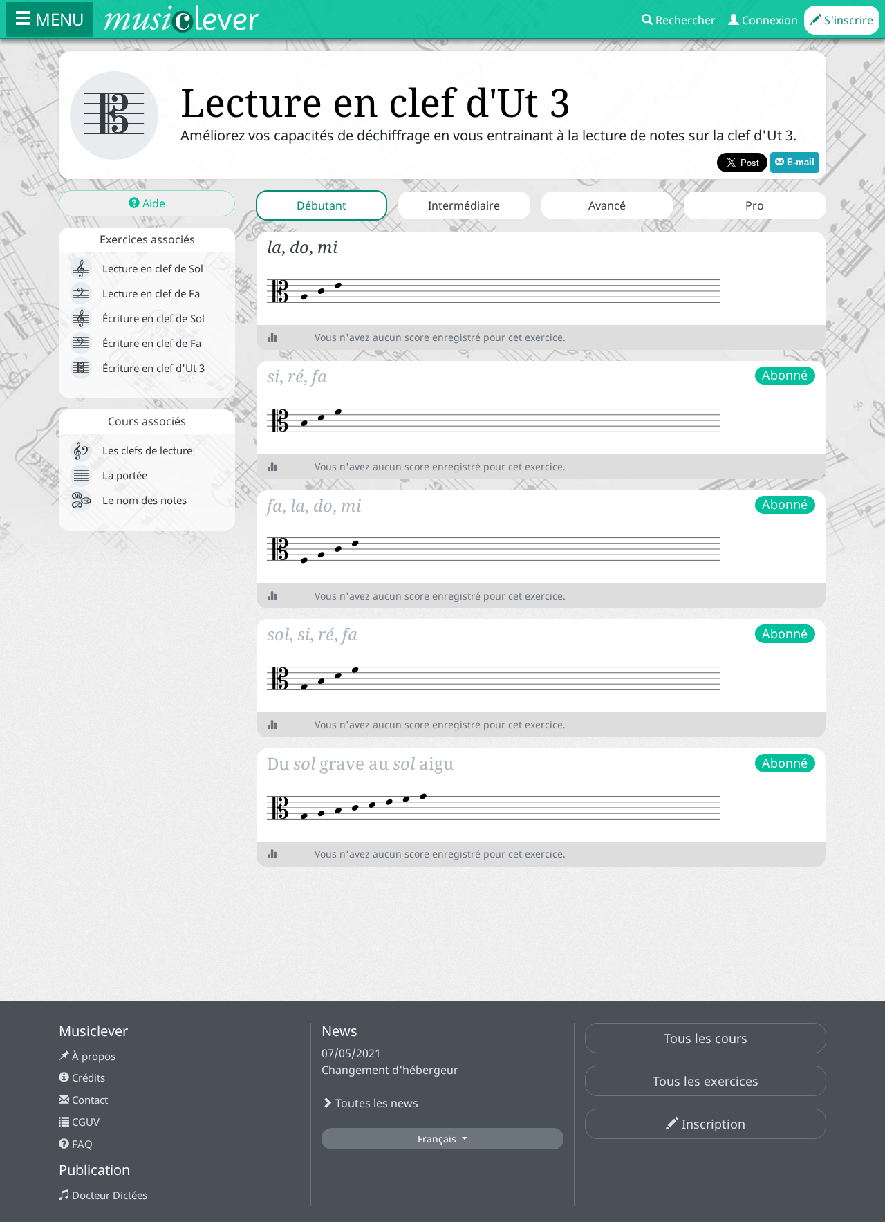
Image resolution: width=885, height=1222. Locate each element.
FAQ (81, 1144)
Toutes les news (375, 1103)
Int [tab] (464, 205)
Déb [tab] (321, 205)
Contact (88, 1100)
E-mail (799, 162)
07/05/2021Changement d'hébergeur (390, 1061)
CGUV (84, 1122)
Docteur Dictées (108, 1195)
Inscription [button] (711, 1123)
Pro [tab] (754, 205)
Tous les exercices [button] (705, 1081)
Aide (152, 203)
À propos (92, 1056)
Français (438, 1138)
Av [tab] (607, 205)
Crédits (87, 1077)
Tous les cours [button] (705, 1038)
